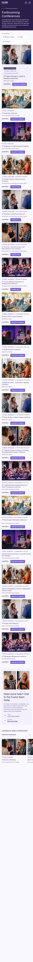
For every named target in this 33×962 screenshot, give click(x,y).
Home (3, 8)
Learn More (7, 84)
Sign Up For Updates (19, 84)
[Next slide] (29, 735)
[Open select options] (14, 37)
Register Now (16, 187)
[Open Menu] (29, 2)
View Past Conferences (9, 734)
